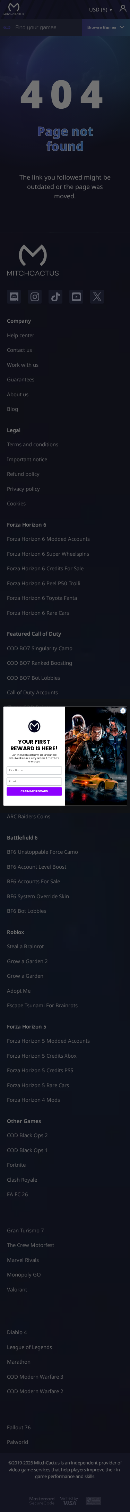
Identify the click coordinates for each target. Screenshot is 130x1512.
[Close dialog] (122, 710)
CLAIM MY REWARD (34, 791)
